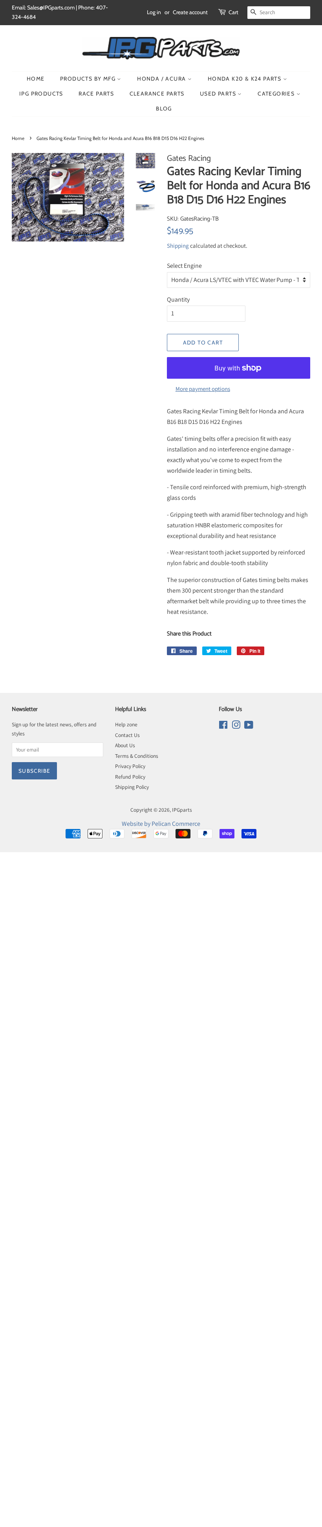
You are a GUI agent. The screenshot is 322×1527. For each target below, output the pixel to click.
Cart (233, 12)
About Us (125, 745)
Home (36, 78)
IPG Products (41, 93)
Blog (164, 108)
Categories (277, 93)
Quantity (178, 299)
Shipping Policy (132, 786)
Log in (154, 12)
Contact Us (127, 735)
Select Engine (184, 266)
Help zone (126, 724)
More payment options (203, 388)
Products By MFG (88, 78)
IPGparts (182, 809)
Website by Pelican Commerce (161, 824)
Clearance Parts (157, 93)
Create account (190, 12)
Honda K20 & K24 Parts (245, 78)
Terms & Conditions (136, 755)
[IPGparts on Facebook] (223, 726)
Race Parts (96, 93)
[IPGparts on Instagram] (236, 726)
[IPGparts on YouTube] (248, 726)
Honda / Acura (162, 78)
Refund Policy (130, 776)
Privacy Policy (130, 766)
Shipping (178, 245)
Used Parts (219, 93)
